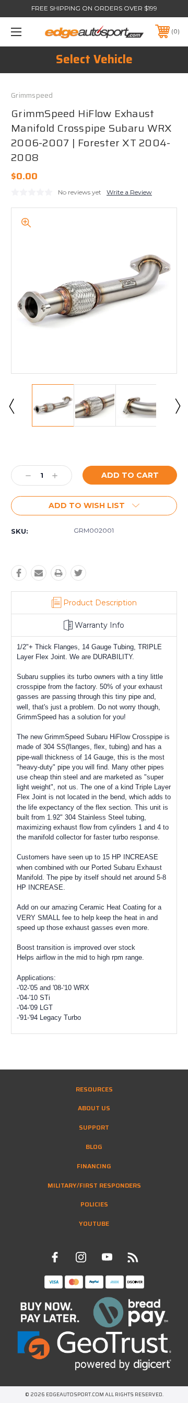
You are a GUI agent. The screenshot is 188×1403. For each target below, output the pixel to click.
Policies (94, 1204)
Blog (94, 1147)
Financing (94, 1166)
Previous (11, 405)
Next (177, 405)
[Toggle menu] (27, 31)
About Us (94, 1108)
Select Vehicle (94, 59)
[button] (94, 1312)
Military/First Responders (94, 1185)
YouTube (94, 1223)
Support (94, 1127)
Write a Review (129, 192)
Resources (94, 1089)
